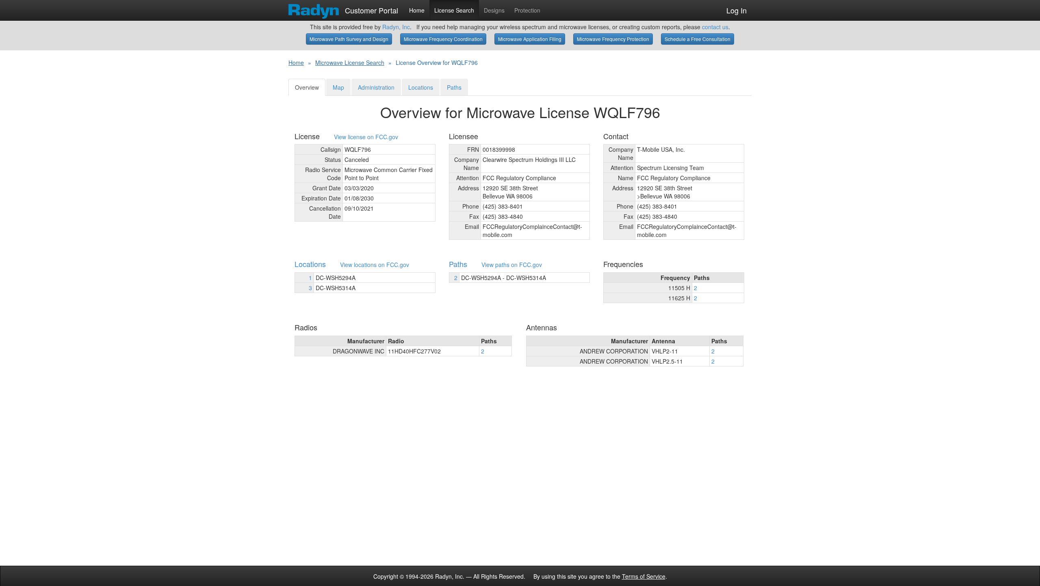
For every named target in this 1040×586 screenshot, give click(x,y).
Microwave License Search (349, 62)
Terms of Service (643, 576)
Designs (494, 10)
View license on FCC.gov (366, 137)
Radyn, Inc (396, 27)
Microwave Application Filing (529, 38)
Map (338, 87)
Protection (527, 10)
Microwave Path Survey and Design (349, 38)
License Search (454, 10)
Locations (420, 87)
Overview (307, 87)
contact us (715, 27)
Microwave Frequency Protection (613, 38)
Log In (736, 10)
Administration (376, 87)
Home (417, 10)
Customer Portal (370, 8)
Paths (454, 87)
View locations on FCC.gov (374, 265)
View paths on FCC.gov (511, 265)
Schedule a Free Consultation (697, 38)
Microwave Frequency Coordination (443, 38)
